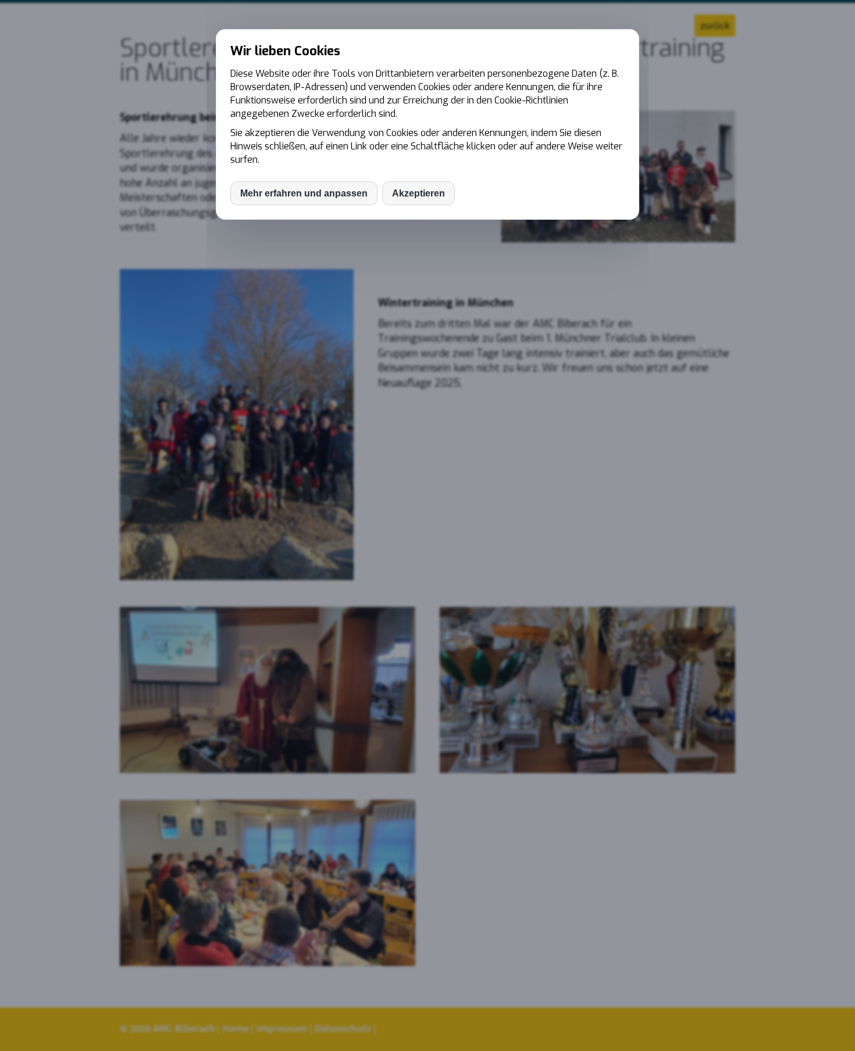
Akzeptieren (418, 193)
